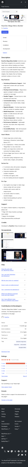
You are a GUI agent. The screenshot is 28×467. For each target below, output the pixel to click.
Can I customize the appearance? (10, 289)
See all (25, 376)
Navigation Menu (22, 347)
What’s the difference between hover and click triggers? (9, 294)
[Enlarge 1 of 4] (11, 234)
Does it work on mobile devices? (10, 285)
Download (4, 32)
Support (5, 52)
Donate (17, 426)
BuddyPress (5, 441)
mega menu (16, 344)
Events (16, 424)
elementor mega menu (21, 341)
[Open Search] (21, 2)
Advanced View (5, 351)
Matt (3, 436)
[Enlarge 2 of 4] (24, 234)
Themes (17, 411)
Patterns (17, 416)
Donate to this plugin (6, 400)
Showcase (17, 409)
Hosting (3, 414)
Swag (17, 429)
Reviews (5, 41)
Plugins (16, 414)
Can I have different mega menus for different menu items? (9, 300)
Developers (4, 426)
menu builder (23, 344)
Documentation (5, 424)
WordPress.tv (5, 429)
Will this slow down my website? (10, 280)
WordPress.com (6, 433)
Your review (4, 376)
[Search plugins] (16, 11)
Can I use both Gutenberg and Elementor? (8, 275)
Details (5, 37)
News (2, 411)
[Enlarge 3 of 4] (11, 241)
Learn (2, 421)
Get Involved (18, 421)
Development (6, 48)
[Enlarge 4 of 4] (24, 251)
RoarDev (5, 28)
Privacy (3, 416)
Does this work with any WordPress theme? (7, 269)
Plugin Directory (5, 6)
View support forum (6, 387)
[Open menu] (25, 2)
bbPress (4, 439)
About (3, 409)
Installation (6, 45)
